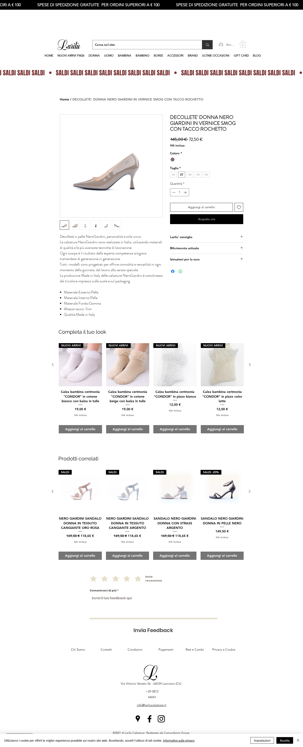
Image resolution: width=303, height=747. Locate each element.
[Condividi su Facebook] (172, 271)
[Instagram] (161, 719)
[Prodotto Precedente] (52, 491)
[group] (151, 515)
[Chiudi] (298, 740)
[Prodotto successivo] (249, 491)
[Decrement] (173, 192)
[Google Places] (138, 719)
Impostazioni (262, 740)
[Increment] (186, 192)
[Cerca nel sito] (207, 44)
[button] (243, 44)
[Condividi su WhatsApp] (180, 271)
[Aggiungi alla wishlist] (239, 207)
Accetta (285, 740)
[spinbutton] (179, 192)
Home (64, 99)
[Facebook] (149, 719)
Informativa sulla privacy (179, 740)
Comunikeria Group (176, 733)
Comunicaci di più (103, 590)
